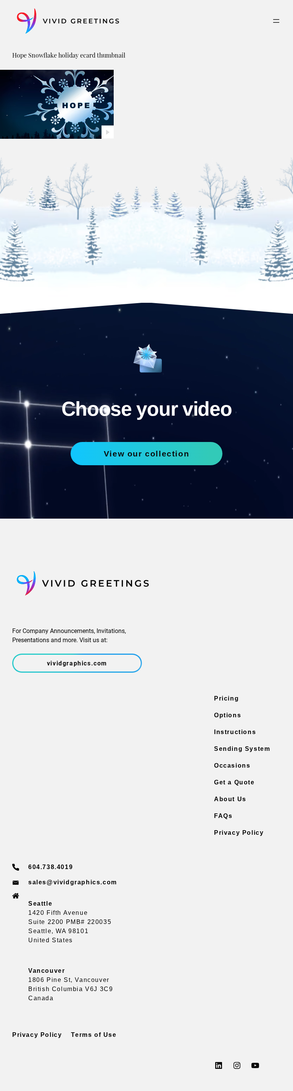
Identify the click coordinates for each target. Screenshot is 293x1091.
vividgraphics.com (77, 663)
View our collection (146, 453)
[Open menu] (276, 21)
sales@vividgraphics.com (72, 882)
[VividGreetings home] (65, 21)
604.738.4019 (50, 867)
